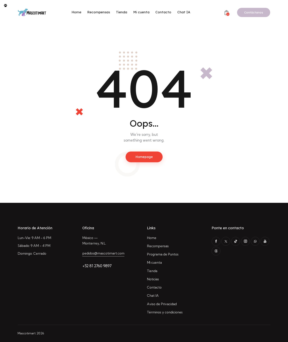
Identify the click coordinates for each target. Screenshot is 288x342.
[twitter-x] (225, 241)
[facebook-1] (216, 241)
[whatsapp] (255, 241)
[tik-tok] (235, 241)
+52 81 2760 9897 (97, 265)
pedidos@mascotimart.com (103, 253)
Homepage (144, 157)
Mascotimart (27, 333)
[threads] (216, 251)
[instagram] (245, 241)
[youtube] (265, 241)
